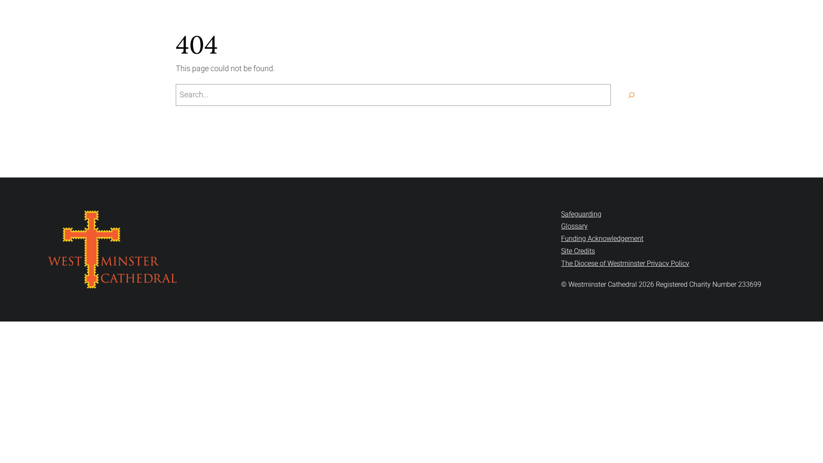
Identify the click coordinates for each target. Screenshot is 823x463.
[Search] (631, 95)
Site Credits (578, 251)
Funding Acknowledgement (602, 239)
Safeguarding (581, 214)
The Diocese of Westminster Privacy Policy (625, 263)
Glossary (574, 226)
